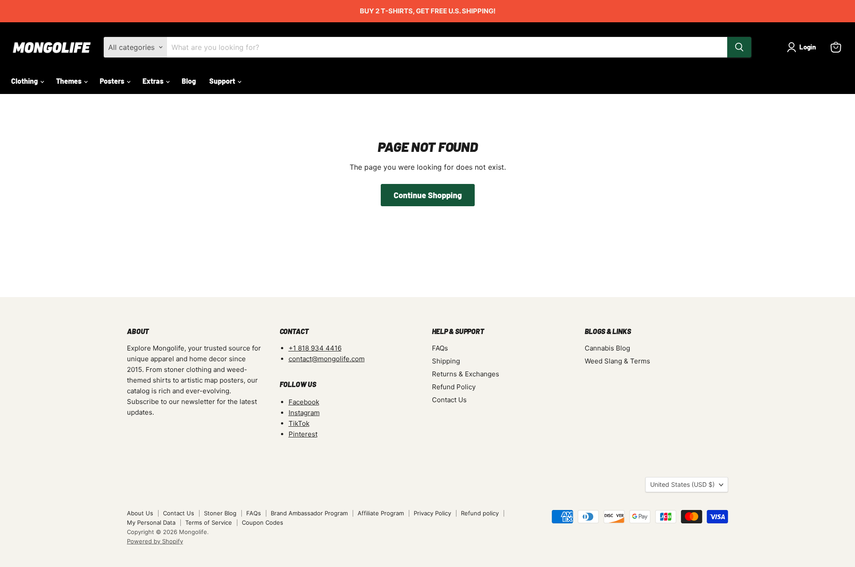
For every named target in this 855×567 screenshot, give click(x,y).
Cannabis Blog (607, 348)
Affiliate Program (381, 513)
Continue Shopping (428, 195)
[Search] (739, 47)
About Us (140, 513)
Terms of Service (208, 522)
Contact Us (449, 400)
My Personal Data (151, 522)
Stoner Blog (220, 513)
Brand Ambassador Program (309, 513)
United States (682, 484)
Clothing (25, 81)
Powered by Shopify (155, 541)
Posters (113, 81)
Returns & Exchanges (465, 374)
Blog (189, 81)
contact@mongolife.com (327, 359)
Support (222, 81)
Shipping (446, 361)
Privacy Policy (432, 513)
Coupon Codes (262, 522)
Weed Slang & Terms (617, 361)
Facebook (304, 402)
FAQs (440, 348)
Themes (69, 81)
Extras (153, 81)
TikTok (299, 423)
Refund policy (480, 513)
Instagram (304, 412)
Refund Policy (454, 387)
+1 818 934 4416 (315, 348)
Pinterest (303, 434)
